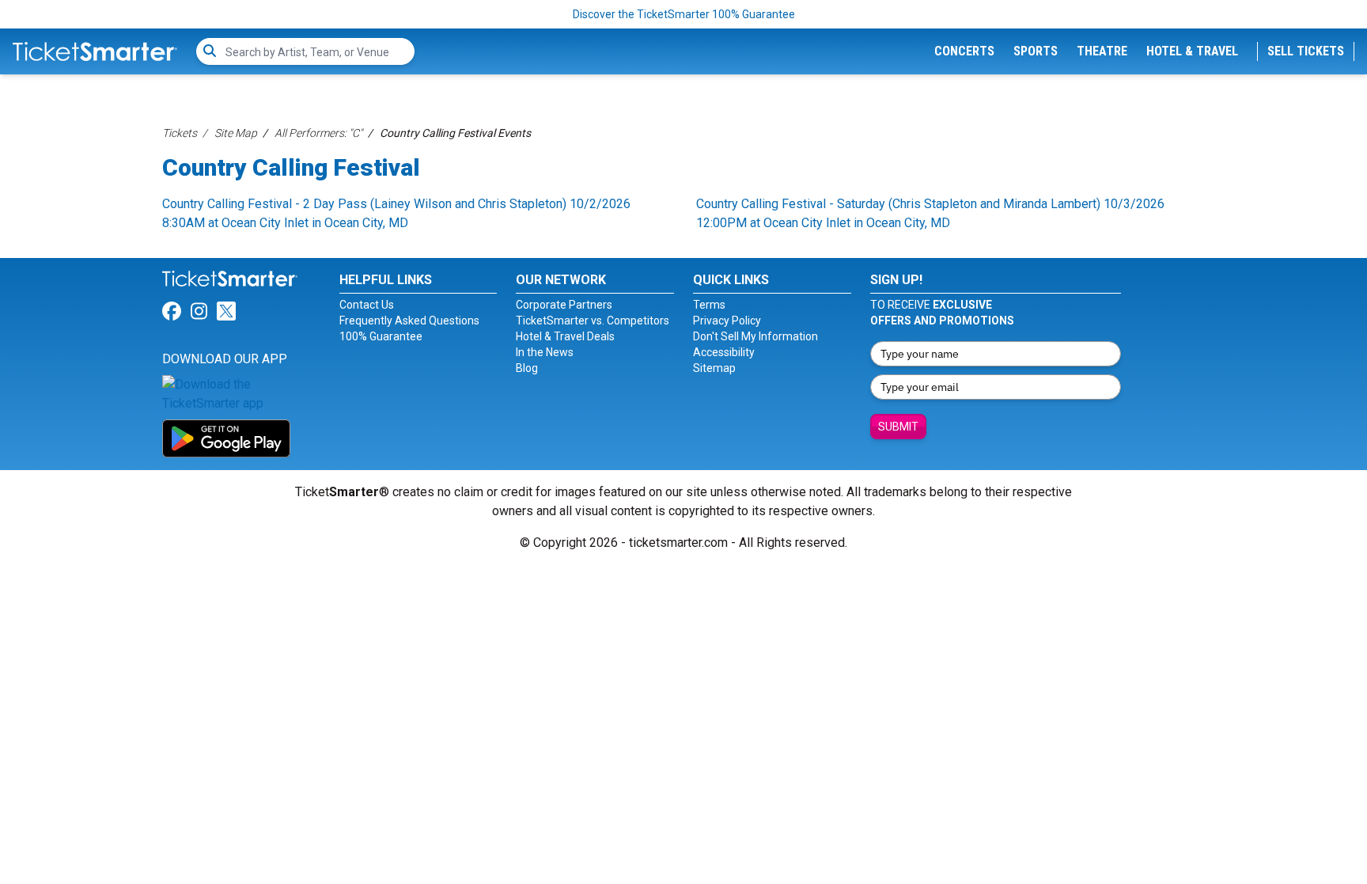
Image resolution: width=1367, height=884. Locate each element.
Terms (709, 304)
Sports (1035, 51)
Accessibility (724, 352)
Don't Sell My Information (755, 336)
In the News (545, 352)
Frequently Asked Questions (409, 320)
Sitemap (714, 368)
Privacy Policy (727, 320)
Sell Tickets (1305, 51)
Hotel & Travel (1192, 51)
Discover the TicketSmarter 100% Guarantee (684, 14)
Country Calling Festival (291, 167)
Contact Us (366, 304)
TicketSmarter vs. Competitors (592, 320)
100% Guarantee (380, 336)
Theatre (1102, 51)
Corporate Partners (564, 304)
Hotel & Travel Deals (565, 336)
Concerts (964, 51)
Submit (898, 426)
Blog (527, 368)
